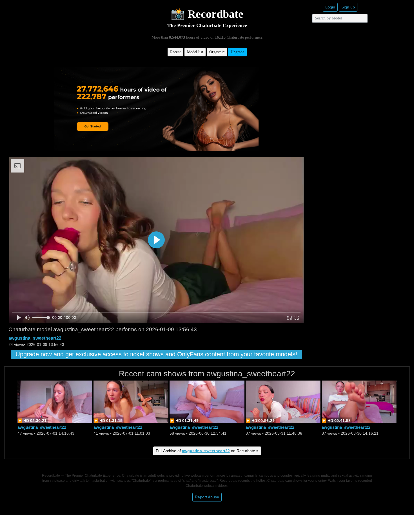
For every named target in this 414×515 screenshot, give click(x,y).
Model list (195, 52)
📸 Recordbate (207, 14)
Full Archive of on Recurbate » (207, 450)
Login (330, 7)
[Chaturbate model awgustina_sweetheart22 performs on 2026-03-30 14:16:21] (359, 401)
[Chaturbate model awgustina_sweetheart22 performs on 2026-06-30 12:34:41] (207, 401)
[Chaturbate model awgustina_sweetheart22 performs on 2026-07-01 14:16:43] (54, 401)
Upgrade (237, 52)
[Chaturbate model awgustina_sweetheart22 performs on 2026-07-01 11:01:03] (131, 401)
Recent (175, 52)
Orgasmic (216, 52)
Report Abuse (207, 497)
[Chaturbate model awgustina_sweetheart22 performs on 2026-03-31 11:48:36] (283, 401)
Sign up (348, 7)
